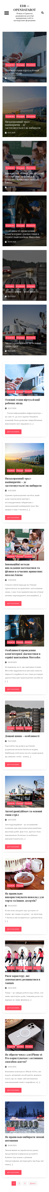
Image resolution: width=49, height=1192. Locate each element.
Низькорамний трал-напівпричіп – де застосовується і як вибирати (22, 124)
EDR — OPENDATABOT (24, 8)
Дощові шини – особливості (21, 291)
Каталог (10, 286)
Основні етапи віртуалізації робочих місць (22, 71)
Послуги (31, 65)
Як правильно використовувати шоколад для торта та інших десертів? (24, 897)
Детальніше (13, 432)
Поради (20, 65)
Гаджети (11, 1047)
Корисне (10, 65)
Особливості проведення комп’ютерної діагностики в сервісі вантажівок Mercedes (22, 234)
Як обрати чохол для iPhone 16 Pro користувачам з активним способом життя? (24, 1058)
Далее (33, 1183)
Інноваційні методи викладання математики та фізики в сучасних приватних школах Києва (24, 177)
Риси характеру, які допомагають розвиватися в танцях (22, 979)
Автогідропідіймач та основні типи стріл (23, 344)
